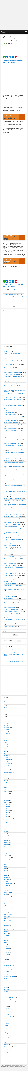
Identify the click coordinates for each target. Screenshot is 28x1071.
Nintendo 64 (8, 1054)
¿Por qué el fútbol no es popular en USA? (12, 611)
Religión (5, 991)
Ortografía (6, 967)
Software (7, 1014)
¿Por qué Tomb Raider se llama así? (11, 598)
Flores (5, 870)
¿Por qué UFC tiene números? (10, 458)
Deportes (6, 804)
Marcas (5, 918)
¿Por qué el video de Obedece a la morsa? (12, 524)
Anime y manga (7, 291)
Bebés (5, 746)
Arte (5, 736)
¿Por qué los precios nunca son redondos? (12, 399)
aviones (5, 742)
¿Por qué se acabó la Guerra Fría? (10, 414)
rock (6, 946)
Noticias (5, 959)
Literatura (6, 912)
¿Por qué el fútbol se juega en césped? (11, 609)
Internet (7, 1008)
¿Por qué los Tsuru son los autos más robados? (13, 567)
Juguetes (5, 903)
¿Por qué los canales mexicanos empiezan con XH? (14, 401)
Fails (5, 851)
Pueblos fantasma (7, 985)
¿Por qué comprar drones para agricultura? (14, 294)
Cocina (5, 780)
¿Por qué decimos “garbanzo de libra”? (12, 385)
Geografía (6, 877)
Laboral (5, 905)
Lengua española (7, 907)
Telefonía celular (9, 1016)
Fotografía (6, 873)
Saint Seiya (18, 291)
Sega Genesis (8, 1056)
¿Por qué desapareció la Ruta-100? (11, 428)
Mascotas (6, 923)
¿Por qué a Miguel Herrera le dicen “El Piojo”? (13, 393)
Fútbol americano (9, 818)
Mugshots (8, 733)
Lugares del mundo (8, 916)
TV (4, 1032)
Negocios (5, 957)
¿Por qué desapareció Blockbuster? (11, 602)
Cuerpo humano (7, 798)
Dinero (5, 831)
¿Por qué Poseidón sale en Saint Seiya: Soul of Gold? (14, 616)
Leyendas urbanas (7, 910)
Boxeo (7, 814)
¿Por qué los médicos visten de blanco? (12, 522)
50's (5, 710)
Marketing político (7, 920)
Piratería (5, 978)
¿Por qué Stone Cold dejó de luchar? (11, 420)
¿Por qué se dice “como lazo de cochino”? (12, 479)
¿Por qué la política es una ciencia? (11, 626)
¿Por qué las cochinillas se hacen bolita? (12, 575)
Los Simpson (8, 759)
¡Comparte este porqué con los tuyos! (13, 61)
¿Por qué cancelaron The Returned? (11, 456)
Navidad (7, 935)
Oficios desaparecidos (8, 965)
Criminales (6, 796)
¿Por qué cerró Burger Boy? (9, 367)
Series (7, 1037)
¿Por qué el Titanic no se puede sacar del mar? (13, 357)
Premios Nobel (7, 980)
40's (5, 707)
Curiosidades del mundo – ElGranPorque (17, 1065)
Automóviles (6, 740)
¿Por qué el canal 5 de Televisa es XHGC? (12, 600)
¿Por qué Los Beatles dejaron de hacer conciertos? (14, 589)
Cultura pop (6, 800)
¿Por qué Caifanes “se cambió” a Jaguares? (12, 445)
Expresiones (6, 849)
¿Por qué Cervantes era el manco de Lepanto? (13, 482)
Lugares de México (8, 914)
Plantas (7, 954)
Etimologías (6, 846)
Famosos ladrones (7, 857)
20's (5, 703)
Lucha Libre (8, 820)
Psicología (6, 982)
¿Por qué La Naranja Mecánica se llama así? (13, 405)
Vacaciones (6, 1044)
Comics (5, 785)
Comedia (5, 782)
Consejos (5, 789)
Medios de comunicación (9, 929)
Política (7, 963)
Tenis (7, 829)
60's (5, 712)
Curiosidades (12, 291)
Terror (5, 1019)
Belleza (5, 751)
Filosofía (5, 864)
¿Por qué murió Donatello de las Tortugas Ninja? (14, 619)
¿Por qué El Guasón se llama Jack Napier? (12, 573)
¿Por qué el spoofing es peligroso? (16, 296)
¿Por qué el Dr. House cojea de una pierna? (12, 364)
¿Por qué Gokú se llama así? (9, 596)
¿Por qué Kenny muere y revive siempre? (12, 558)
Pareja (5, 974)
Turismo (5, 1029)
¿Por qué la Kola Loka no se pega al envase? (13, 539)
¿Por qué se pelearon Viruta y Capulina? (12, 397)
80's (5, 716)
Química (5, 987)
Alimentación (6, 725)
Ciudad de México (9, 776)
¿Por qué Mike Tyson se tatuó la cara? (11, 388)
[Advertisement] (14, 15)
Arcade (7, 1050)
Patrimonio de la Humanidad (10, 976)
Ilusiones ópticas (7, 892)
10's (4, 701)
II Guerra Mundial (9, 883)
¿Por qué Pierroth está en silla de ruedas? (12, 526)
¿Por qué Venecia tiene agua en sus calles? (12, 472)
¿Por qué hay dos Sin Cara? (9, 507)
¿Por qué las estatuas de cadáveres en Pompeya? (14, 449)
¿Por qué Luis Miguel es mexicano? (11, 561)
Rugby (7, 824)
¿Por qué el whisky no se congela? (11, 565)
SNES (7, 1059)
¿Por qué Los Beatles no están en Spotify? (12, 372)
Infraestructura (7, 896)
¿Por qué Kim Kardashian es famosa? (11, 514)
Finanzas (5, 866)
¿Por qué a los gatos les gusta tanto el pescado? (13, 416)
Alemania (7, 774)
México (7, 885)
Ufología (5, 1042)
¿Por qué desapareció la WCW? (10, 605)
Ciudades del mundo (8, 772)
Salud (5, 996)
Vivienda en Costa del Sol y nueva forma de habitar (14, 649)
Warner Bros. (8, 765)
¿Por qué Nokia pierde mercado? (10, 543)
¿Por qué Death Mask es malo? (10, 551)
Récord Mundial (7, 989)
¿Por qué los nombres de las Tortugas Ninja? (13, 436)
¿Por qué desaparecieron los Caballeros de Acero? (14, 528)
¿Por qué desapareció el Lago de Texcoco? (12, 516)
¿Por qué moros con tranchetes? (10, 383)
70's (5, 714)
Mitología (6, 933)
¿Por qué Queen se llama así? (10, 489)
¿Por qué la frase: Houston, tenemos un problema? (14, 592)
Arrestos (5, 731)
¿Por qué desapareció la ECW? (10, 607)
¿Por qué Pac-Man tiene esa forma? (11, 583)
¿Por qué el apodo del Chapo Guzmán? (11, 556)
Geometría (8, 927)
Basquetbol (8, 810)
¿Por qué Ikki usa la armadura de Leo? (12, 443)
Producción (8, 1035)
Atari (7, 1052)
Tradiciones (6, 1023)
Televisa (7, 1040)
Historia (5, 881)
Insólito (5, 899)
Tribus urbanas (7, 1027)
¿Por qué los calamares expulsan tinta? (12, 422)
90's (5, 718)
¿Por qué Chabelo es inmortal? (10, 469)
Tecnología (6, 1006)
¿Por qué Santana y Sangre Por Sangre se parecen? (14, 430)
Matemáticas (6, 925)
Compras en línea (10, 1010)
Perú (6, 778)
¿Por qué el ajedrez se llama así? (10, 577)
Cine (5, 768)
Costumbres (6, 793)
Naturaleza (6, 950)
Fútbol (7, 816)
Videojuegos (6, 1049)
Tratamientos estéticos (10, 1001)
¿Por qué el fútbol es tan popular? (11, 434)
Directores (8, 769)
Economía (6, 835)
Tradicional (8, 948)
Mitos (5, 938)
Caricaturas (6, 755)
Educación (6, 838)
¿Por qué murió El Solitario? (9, 412)
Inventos (5, 901)
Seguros (5, 1004)
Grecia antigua (7, 879)
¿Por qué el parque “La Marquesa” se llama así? (13, 623)
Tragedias (6, 1025)
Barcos (5, 744)
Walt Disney (8, 763)
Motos (5, 940)
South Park (8, 761)
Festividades (6, 859)
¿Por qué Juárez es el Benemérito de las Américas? (14, 376)
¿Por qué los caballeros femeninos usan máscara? (14, 462)
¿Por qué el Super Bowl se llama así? (11, 571)
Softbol (7, 826)
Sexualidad (8, 999)
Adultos (5, 723)
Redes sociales (10, 1012)
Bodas (5, 753)
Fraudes (5, 875)
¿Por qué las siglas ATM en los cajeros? (12, 512)
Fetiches (5, 862)
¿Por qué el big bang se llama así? (10, 510)
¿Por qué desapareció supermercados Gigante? (13, 485)
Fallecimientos (7, 855)
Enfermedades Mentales (11, 997)
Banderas (7, 971)
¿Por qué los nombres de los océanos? (11, 460)
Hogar (5, 890)
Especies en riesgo (7, 842)
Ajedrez (7, 806)
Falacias (5, 853)
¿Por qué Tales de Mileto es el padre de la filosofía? (14, 380)
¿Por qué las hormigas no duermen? (11, 477)
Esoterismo (6, 840)
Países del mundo (7, 969)
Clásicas (7, 757)
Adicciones (6, 721)
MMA (7, 822)
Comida (5, 787)
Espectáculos (6, 844)
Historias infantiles (8, 888)
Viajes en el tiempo (8, 1046)
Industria (6, 894)
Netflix (7, 1033)
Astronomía (6, 738)
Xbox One (7, 1061)
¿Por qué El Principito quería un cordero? (12, 498)
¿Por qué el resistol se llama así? (10, 613)
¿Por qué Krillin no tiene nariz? (10, 545)
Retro (5, 993)
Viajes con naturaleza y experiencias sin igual (13, 652)
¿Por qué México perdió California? (11, 563)
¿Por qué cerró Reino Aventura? (10, 370)
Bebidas (5, 749)
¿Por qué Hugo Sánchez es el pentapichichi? (13, 474)
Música (5, 942)
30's (5, 705)
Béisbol (7, 812)
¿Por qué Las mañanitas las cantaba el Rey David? (14, 360)
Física (5, 868)
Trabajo (5, 1021)
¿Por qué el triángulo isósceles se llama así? (13, 466)
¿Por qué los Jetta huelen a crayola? (11, 374)
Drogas (5, 833)
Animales (7, 952)
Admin (15, 289)
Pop (6, 944)
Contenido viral (7, 791)
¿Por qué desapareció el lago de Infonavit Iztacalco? (14, 452)
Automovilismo (9, 808)
